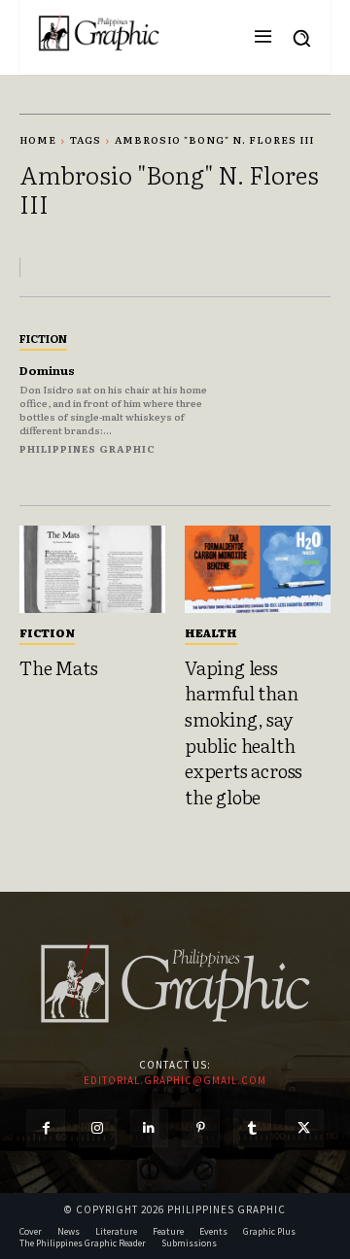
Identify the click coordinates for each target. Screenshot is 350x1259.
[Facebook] (45, 1128)
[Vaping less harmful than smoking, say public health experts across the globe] (258, 569)
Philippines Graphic (87, 448)
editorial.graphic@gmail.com (175, 1080)
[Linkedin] (149, 1128)
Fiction (43, 338)
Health (211, 632)
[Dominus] (284, 391)
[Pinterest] (201, 1128)
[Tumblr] (252, 1128)
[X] (304, 1128)
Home (37, 139)
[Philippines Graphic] (98, 32)
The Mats (58, 667)
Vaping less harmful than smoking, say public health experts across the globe (243, 732)
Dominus (47, 370)
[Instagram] (98, 1128)
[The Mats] (92, 569)
